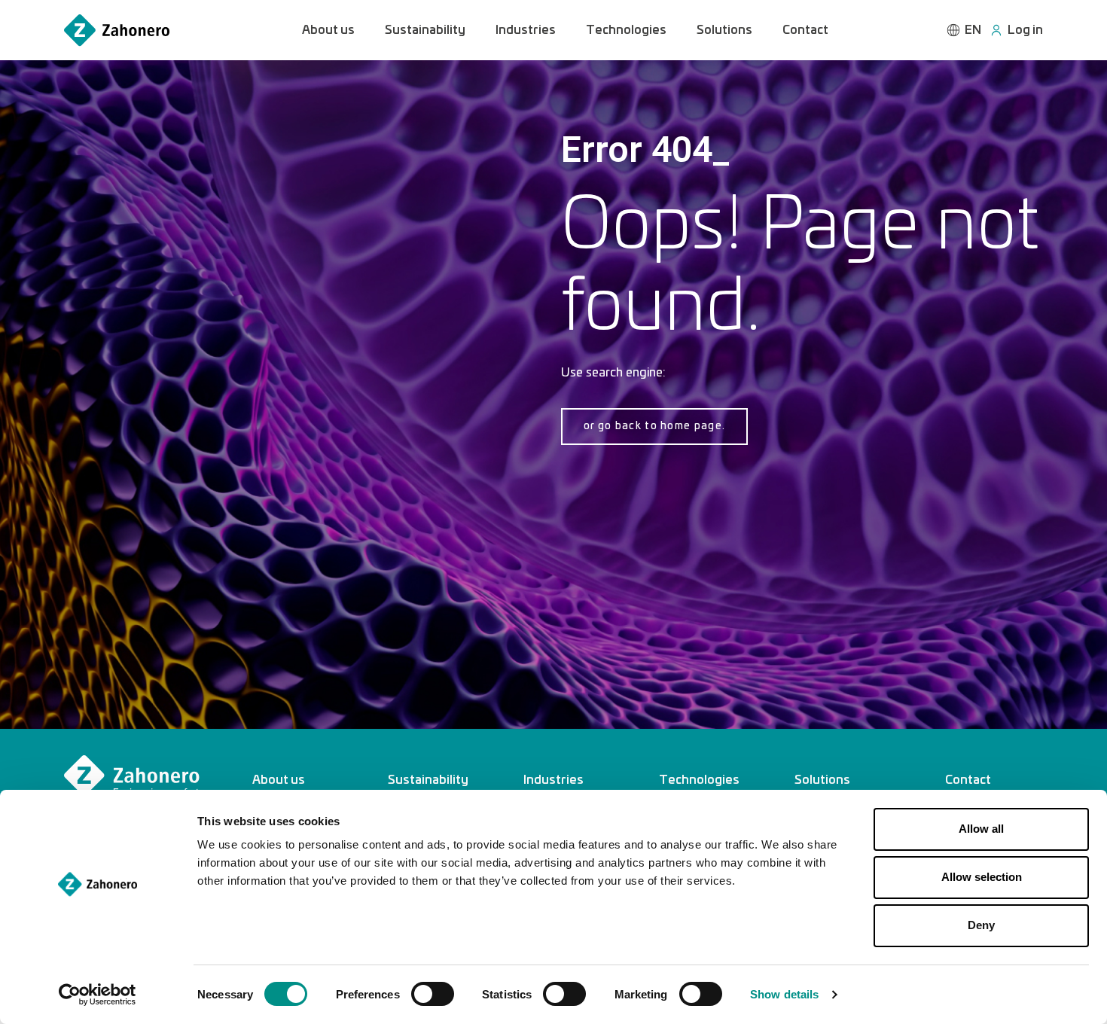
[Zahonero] (116, 30)
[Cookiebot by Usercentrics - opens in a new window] (97, 994)
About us (328, 30)
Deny (981, 925)
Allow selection (981, 876)
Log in (1025, 30)
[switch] (432, 994)
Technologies (626, 30)
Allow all (981, 828)
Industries (526, 30)
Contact (805, 30)
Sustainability (425, 30)
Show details (784, 994)
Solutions (724, 30)
